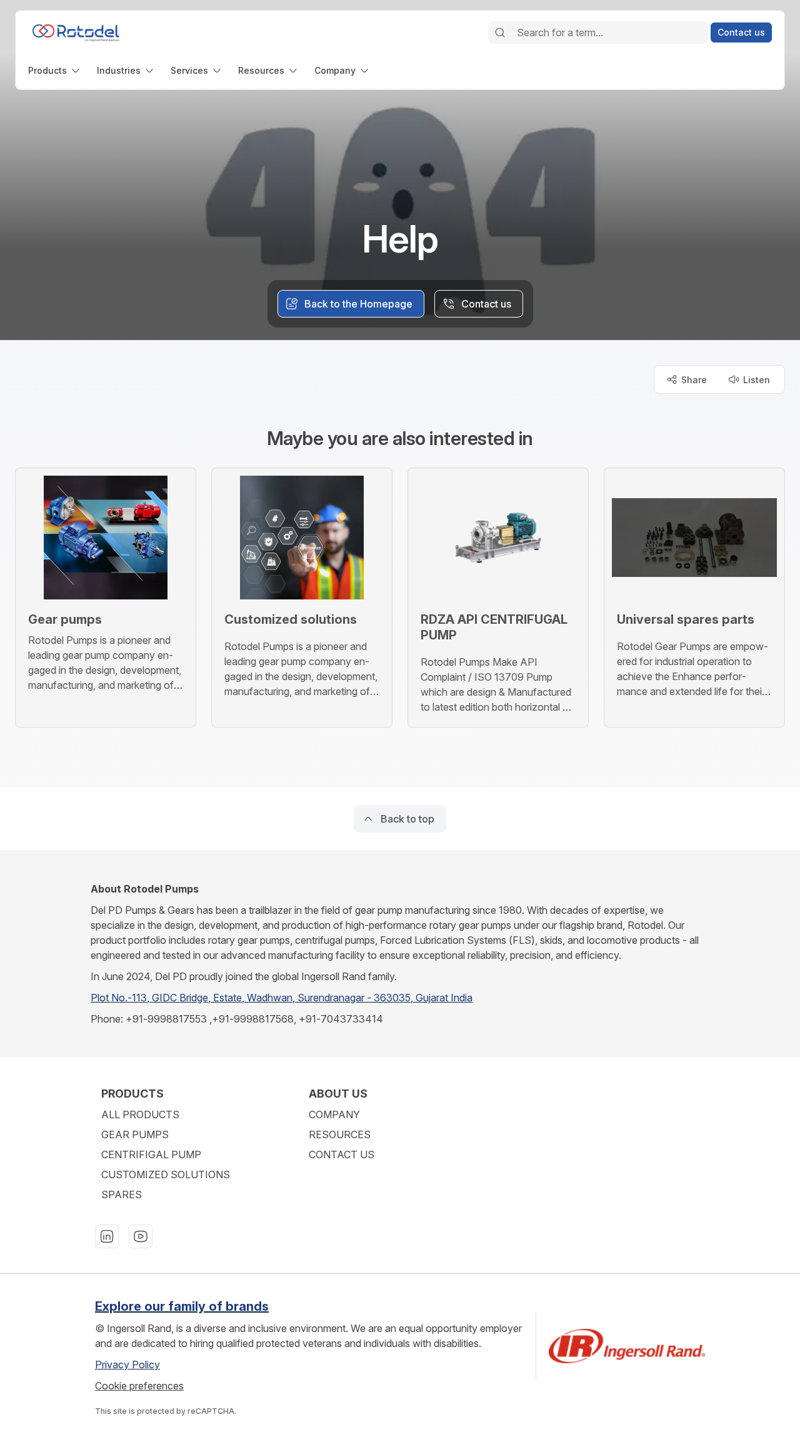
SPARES (121, 1194)
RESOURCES (340, 1134)
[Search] (500, 32)
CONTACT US (341, 1154)
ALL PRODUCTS (140, 1114)
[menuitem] (55, 70)
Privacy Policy (127, 1364)
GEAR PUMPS (135, 1134)
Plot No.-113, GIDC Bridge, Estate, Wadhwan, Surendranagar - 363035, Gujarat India (281, 997)
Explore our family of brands (182, 1306)
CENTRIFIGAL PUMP (151, 1154)
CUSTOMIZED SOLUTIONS (165, 1174)
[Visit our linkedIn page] (107, 1236)
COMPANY (334, 1114)
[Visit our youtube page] (140, 1236)
